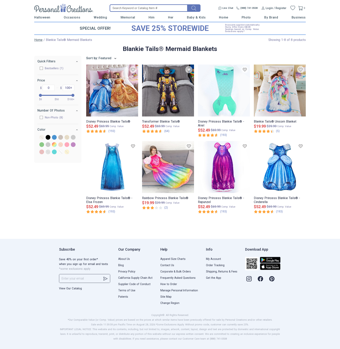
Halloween (42, 17)
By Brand (271, 17)
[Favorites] (293, 8)
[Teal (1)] (54, 152)
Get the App (213, 277)
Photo (246, 17)
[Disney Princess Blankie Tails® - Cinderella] (280, 167)
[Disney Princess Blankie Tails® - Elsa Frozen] (112, 167)
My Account (213, 258)
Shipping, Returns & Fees (221, 271)
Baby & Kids (196, 17)
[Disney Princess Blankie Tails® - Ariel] (224, 90)
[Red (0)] (41, 152)
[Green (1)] (41, 145)
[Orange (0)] (60, 145)
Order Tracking (215, 265)
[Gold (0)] (67, 137)
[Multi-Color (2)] (54, 145)
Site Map (166, 296)
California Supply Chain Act (135, 277)
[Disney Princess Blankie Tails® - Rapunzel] (224, 167)
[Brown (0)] (60, 137)
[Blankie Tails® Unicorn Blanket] (280, 90)
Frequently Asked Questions (178, 277)
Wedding (100, 17)
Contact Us (167, 265)
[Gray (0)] (73, 137)
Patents (123, 296)
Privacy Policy (126, 271)
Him (152, 17)
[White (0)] (60, 152)
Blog (121, 265)
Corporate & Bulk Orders (175, 271)
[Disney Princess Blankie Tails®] (112, 90)
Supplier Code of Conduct (134, 284)
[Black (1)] (48, 137)
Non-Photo (53, 117)
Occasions (72, 17)
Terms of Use (126, 290)
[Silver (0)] (48, 152)
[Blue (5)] (54, 137)
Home (223, 17)
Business (299, 17)
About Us (124, 258)
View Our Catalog (70, 288)
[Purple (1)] (73, 145)
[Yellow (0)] (67, 152)
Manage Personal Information (179, 290)
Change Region (169, 303)
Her (171, 17)
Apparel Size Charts (173, 258)
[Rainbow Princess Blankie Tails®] (168, 167)
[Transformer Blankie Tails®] (168, 90)
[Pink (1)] (67, 145)
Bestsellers (53, 68)
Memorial (128, 17)
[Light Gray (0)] (48, 145)
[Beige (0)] (41, 137)
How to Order (168, 284)
